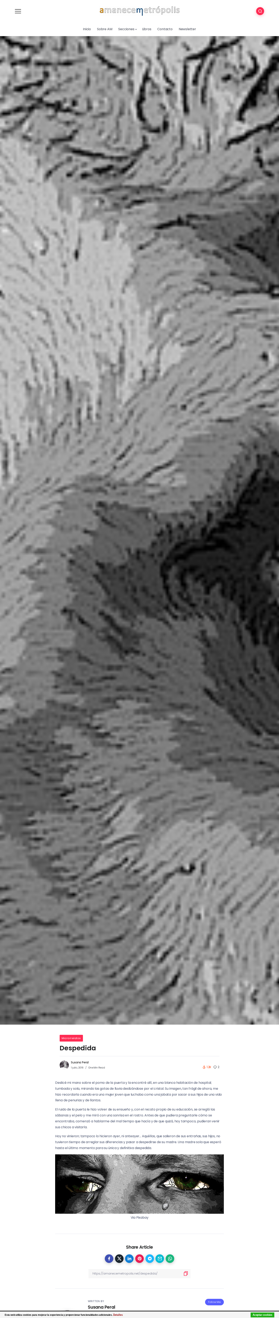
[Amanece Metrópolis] (139, 11)
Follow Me (214, 1302)
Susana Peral (80, 1062)
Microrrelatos (71, 1038)
